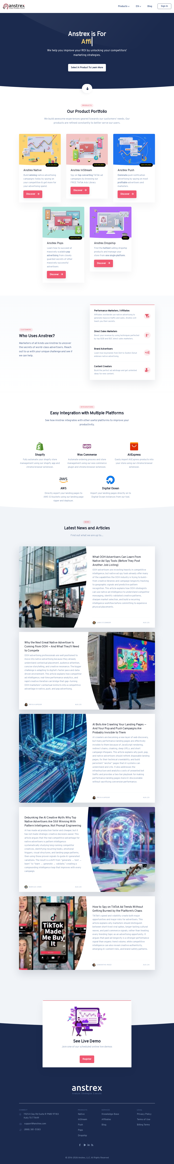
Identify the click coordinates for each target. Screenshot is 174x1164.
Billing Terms (143, 1124)
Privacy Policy (144, 1114)
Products (123, 6)
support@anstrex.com (35, 1123)
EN (137, 6)
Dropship (82, 1135)
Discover (31, 194)
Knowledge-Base (110, 1114)
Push (80, 1124)
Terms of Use (143, 1119)
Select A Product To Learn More (87, 67)
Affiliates (106, 1119)
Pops (80, 1130)
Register (87, 1059)
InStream (82, 1119)
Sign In (164, 6)
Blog (149, 6)
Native (81, 1114)
